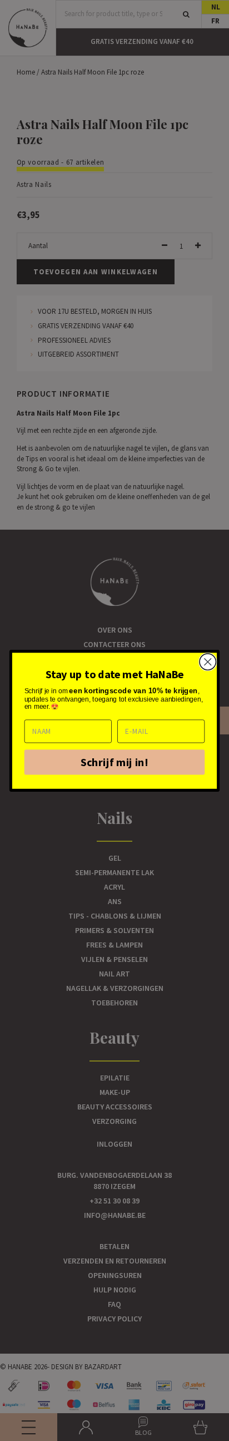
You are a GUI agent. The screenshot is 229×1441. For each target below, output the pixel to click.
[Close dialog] (208, 661)
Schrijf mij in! (114, 761)
